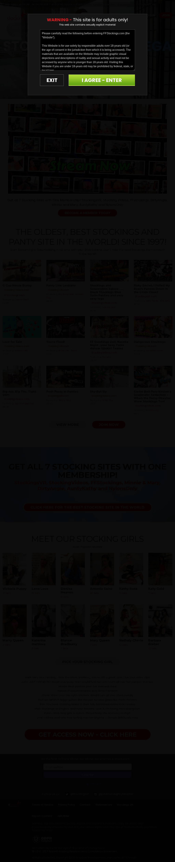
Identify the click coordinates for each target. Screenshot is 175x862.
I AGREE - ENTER (102, 80)
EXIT (51, 80)
